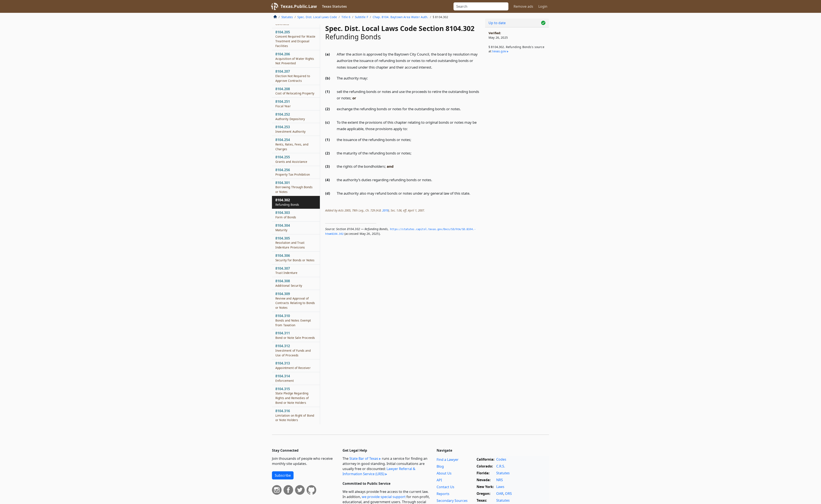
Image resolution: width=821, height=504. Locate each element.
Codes (501, 459)
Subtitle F (361, 17)
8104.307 (286, 270)
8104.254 (291, 144)
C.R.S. (500, 466)
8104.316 (294, 415)
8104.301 (294, 187)
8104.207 (292, 76)
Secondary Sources (452, 500)
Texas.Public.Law (299, 6)
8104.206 (294, 58)
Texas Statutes (334, 6)
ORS (508, 493)
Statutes (287, 17)
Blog (440, 466)
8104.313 (293, 365)
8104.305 (290, 243)
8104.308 (288, 283)
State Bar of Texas (363, 458)
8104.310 (293, 320)
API (439, 480)
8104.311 (295, 335)
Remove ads (523, 6)
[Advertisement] (517, 127)
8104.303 (285, 214)
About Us (444, 473)
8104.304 (282, 227)
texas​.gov (499, 51)
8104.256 (292, 172)
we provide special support (384, 496)
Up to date (497, 23)
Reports (443, 493)
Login (542, 6)
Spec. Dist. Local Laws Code (317, 17)
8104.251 (283, 103)
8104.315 (292, 395)
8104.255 (291, 159)
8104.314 (284, 378)
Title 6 (345, 17)
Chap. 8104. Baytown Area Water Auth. (400, 17)
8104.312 (293, 350)
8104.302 (287, 202)
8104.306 (295, 257)
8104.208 (294, 91)
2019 (385, 210)
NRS (499, 480)
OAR (499, 493)
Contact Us (445, 487)
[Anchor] (434, 67)
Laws (500, 486)
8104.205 (295, 39)
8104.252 (290, 116)
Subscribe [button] (283, 475)
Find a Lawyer (448, 459)
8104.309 (295, 300)
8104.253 (290, 129)
